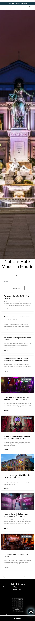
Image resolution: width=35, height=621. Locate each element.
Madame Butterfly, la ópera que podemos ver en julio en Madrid (16, 515)
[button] (29, 7)
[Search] (27, 281)
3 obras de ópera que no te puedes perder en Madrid (17, 318)
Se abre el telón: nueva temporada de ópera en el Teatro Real (17, 437)
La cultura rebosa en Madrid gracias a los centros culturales (17, 476)
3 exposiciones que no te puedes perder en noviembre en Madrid (16, 360)
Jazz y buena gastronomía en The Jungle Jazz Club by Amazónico (16, 398)
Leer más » (6, 309)
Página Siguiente (28, 577)
